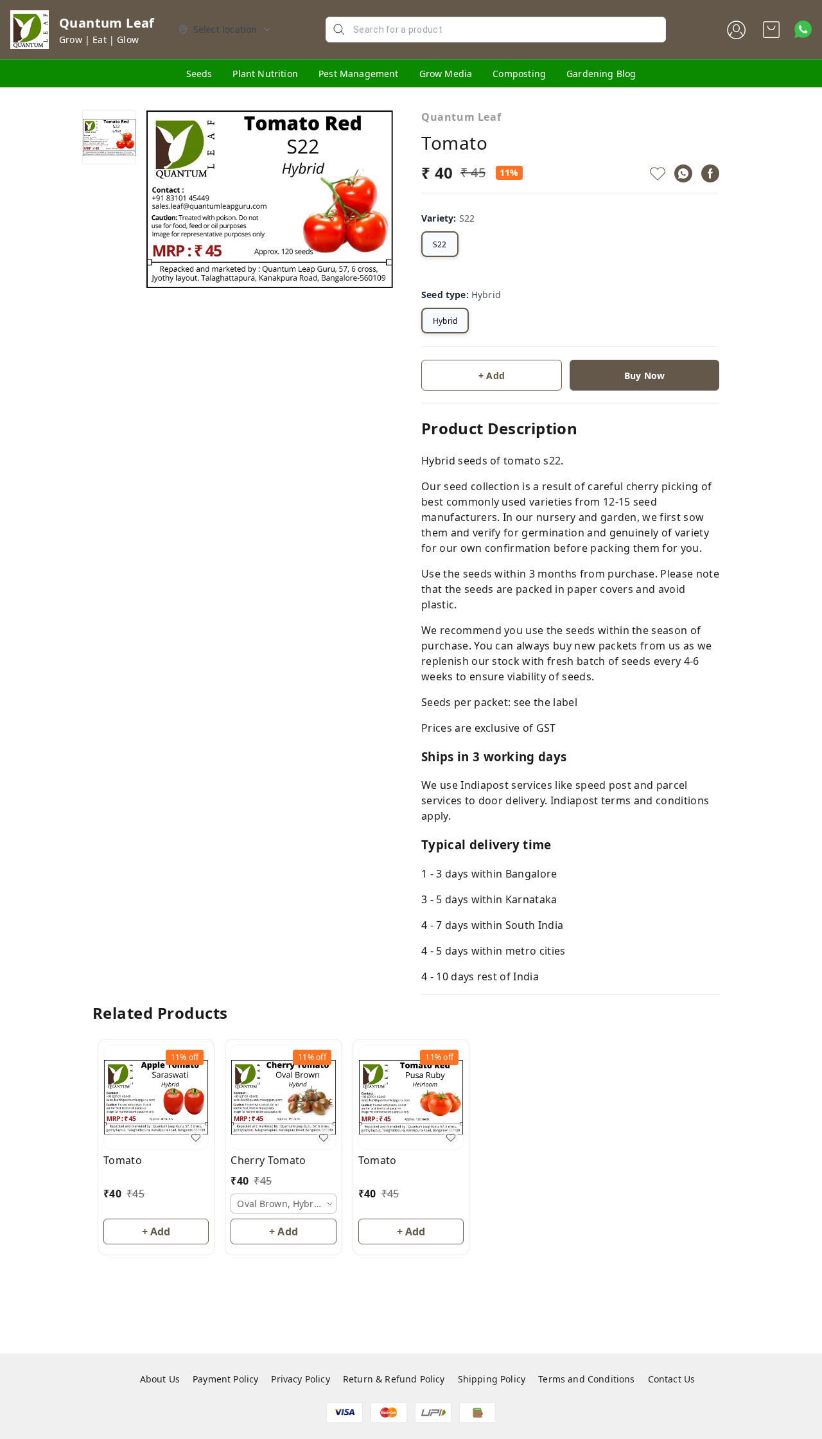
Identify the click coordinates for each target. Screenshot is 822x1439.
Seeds (199, 73)
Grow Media (446, 73)
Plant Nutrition (265, 73)
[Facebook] (710, 173)
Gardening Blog (601, 73)
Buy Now (644, 375)
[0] (771, 29)
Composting (519, 73)
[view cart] (771, 29)
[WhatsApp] (683, 173)
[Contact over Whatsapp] (803, 29)
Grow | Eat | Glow (99, 39)
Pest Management (359, 73)
